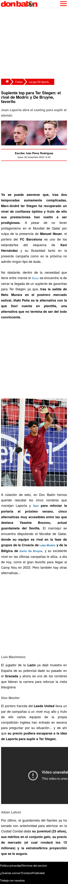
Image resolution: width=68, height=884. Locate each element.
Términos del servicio (34, 865)
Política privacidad (11, 865)
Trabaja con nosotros (12, 880)
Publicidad (38, 873)
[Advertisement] (34, 44)
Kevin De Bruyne (31, 551)
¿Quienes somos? (11, 873)
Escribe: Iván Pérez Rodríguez (34, 153)
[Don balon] (29, 4)
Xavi (36, 506)
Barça (35, 278)
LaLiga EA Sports (39, 82)
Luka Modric (47, 545)
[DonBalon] (5, 82)
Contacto (27, 873)
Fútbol (18, 82)
